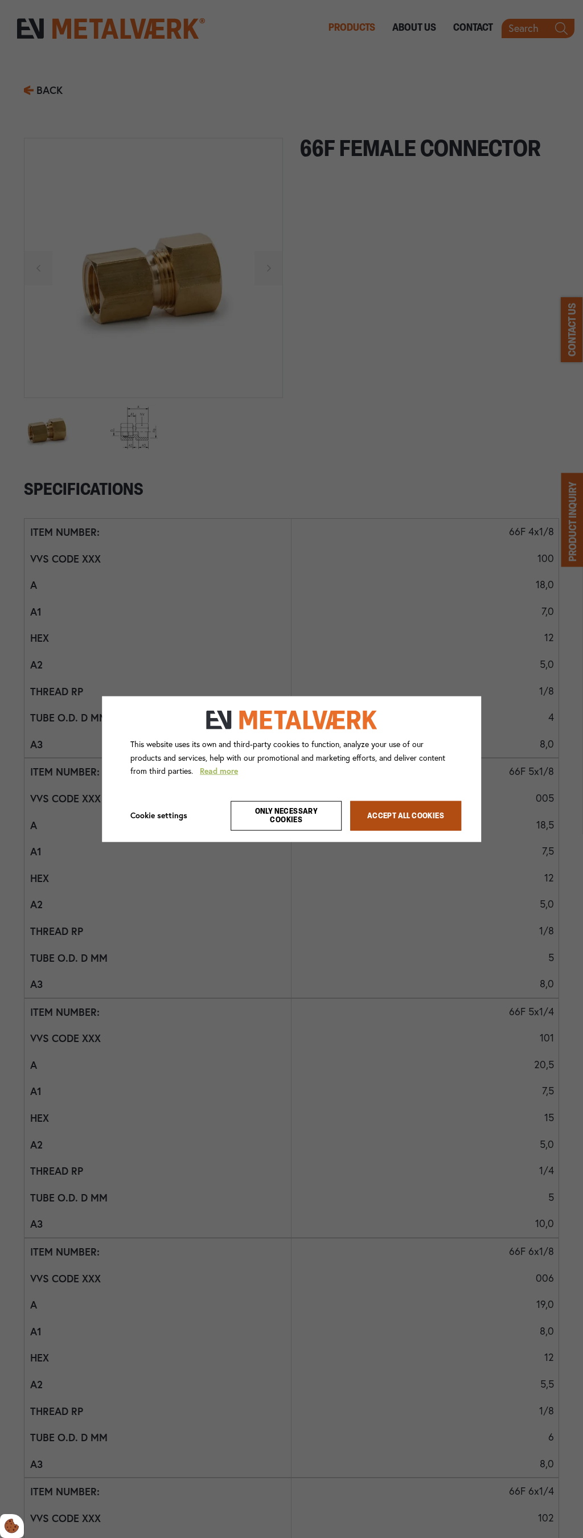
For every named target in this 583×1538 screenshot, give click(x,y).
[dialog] (291, 769)
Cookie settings (158, 815)
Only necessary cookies (286, 816)
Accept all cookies (405, 815)
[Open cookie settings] (12, 1526)
